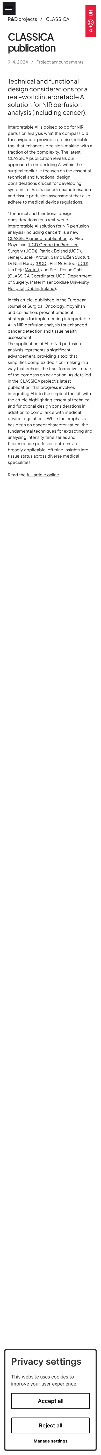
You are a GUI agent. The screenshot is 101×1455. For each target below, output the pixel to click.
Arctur (41, 257)
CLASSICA (57, 19)
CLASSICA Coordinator (31, 276)
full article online (43, 474)
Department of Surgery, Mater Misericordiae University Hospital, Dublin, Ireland (50, 282)
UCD (75, 251)
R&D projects (22, 19)
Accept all (50, 1401)
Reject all (50, 1425)
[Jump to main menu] (9, 8)
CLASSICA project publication (37, 238)
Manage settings (51, 1441)
